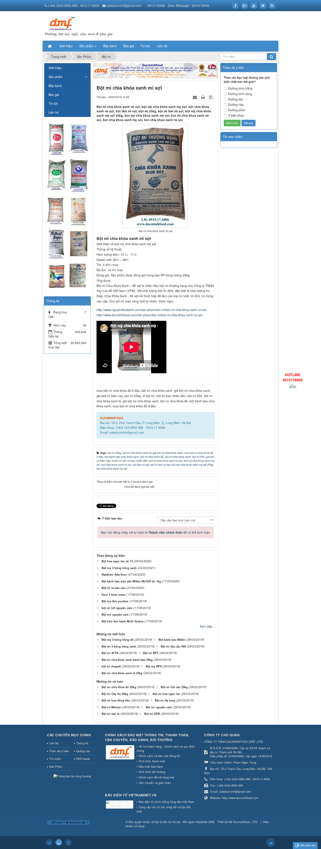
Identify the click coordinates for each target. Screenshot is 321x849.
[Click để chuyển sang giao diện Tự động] (49, 842)
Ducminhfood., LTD (245, 822)
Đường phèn (236, 110)
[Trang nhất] (50, 46)
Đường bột (235, 99)
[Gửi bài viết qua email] (195, 97)
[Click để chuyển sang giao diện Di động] (68, 842)
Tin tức (53, 103)
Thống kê (82, 743)
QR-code (56, 822)
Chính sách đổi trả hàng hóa (156, 777)
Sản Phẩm (55, 766)
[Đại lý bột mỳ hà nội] (61, 23)
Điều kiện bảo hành (151, 766)
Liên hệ (53, 112)
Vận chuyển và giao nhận (155, 783)
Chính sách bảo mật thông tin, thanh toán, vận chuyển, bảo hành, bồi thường (147, 737)
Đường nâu (236, 104)
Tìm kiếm (55, 759)
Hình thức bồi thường (152, 772)
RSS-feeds (83, 759)
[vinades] (67, 206)
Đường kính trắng (240, 88)
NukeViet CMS (205, 822)
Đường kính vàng (240, 94)
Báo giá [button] (128, 46)
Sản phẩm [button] (86, 46)
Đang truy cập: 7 (78, 822)
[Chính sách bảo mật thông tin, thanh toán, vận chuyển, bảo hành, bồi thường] (120, 752)
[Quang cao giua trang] (155, 70)
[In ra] (203, 97)
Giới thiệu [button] (65, 46)
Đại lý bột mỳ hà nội (167, 822)
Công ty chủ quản (222, 735)
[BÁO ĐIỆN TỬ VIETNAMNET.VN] (120, 805)
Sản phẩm (55, 77)
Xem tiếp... (207, 626)
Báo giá (53, 94)
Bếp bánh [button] (110, 46)
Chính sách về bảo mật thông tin (159, 756)
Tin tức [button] (145, 46)
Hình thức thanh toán (152, 761)
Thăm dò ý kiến (59, 751)
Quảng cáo (83, 751)
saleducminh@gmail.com (123, 5)
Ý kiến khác (236, 115)
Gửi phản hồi (307, 845)
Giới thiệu (55, 68)
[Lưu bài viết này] (211, 97)
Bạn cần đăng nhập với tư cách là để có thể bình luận (155, 532)
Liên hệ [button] (162, 46)
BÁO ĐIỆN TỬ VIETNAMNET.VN (131, 795)
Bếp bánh (55, 85)
